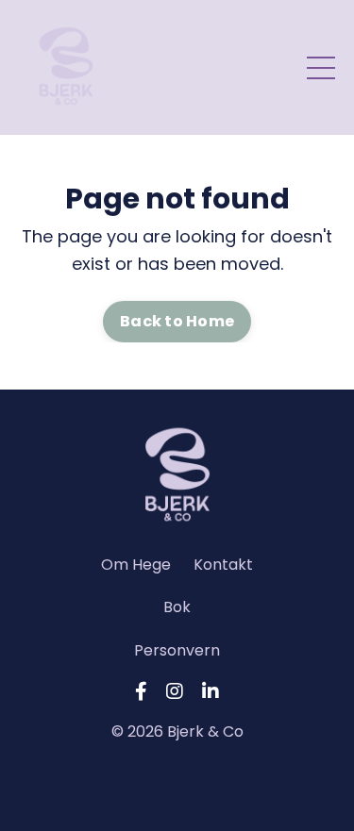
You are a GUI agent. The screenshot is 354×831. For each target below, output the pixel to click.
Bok (177, 607)
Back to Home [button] (177, 321)
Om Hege (136, 564)
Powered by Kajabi (177, 782)
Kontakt (223, 564)
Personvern (177, 650)
